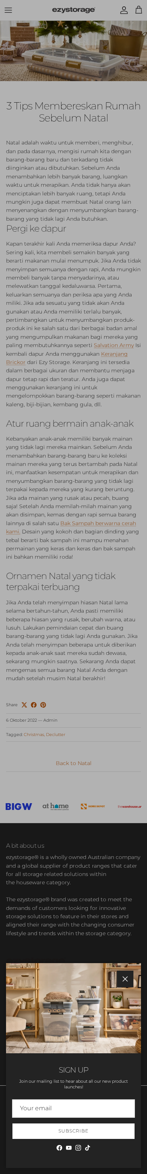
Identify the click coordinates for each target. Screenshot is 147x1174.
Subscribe (73, 1131)
